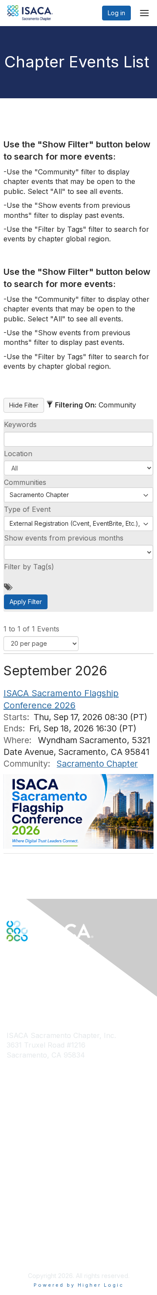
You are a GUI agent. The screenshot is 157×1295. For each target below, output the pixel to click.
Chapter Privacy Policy (39, 1254)
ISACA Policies (27, 1224)
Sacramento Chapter (97, 763)
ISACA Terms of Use (36, 1232)
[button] (78, 468)
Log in (116, 13)
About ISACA (25, 1207)
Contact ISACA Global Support (51, 1081)
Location (18, 453)
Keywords (20, 424)
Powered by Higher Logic (79, 1285)
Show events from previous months (63, 538)
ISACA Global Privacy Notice (47, 1241)
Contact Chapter (30, 1068)
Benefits (18, 1140)
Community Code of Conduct (48, 1215)
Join (13, 1131)
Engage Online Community (45, 984)
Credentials (23, 1148)
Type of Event (27, 509)
